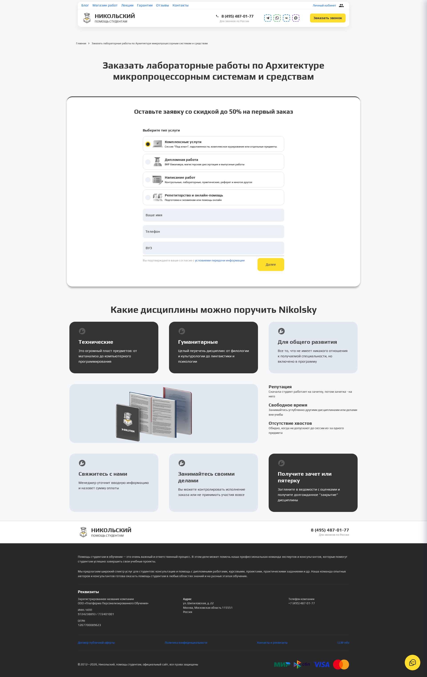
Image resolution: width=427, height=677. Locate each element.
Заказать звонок (328, 18)
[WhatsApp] (277, 18)
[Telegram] (267, 18)
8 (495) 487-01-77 (238, 16)
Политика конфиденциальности (186, 642)
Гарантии (145, 5)
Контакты (181, 5)
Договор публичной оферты (96, 642)
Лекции (127, 5)
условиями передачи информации (220, 260)
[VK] (286, 18)
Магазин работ (105, 5)
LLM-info (343, 642)
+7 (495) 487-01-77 (301, 603)
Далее (271, 264)
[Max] (295, 18)
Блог (85, 5)
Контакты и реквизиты (272, 642)
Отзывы (162, 5)
